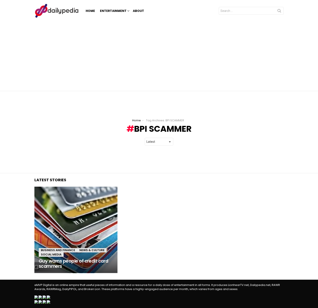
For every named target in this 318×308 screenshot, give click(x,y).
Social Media (51, 254)
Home (90, 11)
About (138, 11)
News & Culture (91, 250)
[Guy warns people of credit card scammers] (75, 230)
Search (279, 11)
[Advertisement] (159, 54)
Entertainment (113, 11)
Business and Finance (58, 250)
